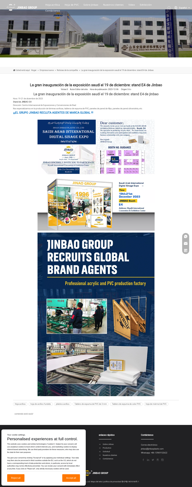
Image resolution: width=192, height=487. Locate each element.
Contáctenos (52, 10)
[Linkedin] (147, 459)
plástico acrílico (62, 404)
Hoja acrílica (52, 4)
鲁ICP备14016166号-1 (130, 482)
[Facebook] (143, 459)
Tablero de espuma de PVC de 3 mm (90, 404)
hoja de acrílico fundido (41, 404)
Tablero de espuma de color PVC (126, 404)
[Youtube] (157, 459)
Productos (107, 448)
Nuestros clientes (113, 4)
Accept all (71, 478)
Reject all (16, 478)
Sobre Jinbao (90, 4)
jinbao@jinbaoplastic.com (152, 449)
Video (131, 4)
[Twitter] (152, 459)
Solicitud (106, 451)
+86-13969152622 (159, 453)
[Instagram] (162, 459)
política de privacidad (112, 482)
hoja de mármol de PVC (156, 404)
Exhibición (146, 4)
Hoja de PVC (72, 4)
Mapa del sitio (96, 482)
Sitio (129, 89)
